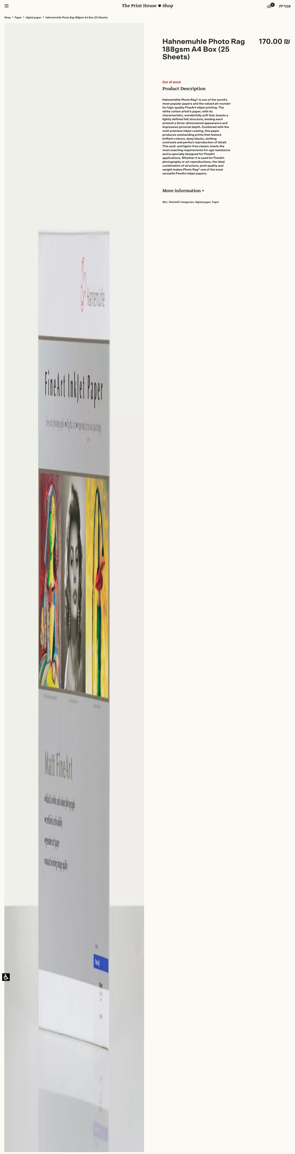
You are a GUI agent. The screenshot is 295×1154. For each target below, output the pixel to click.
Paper (18, 17)
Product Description (184, 89)
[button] (269, 7)
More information (182, 191)
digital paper (33, 17)
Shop (7, 17)
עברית (285, 6)
